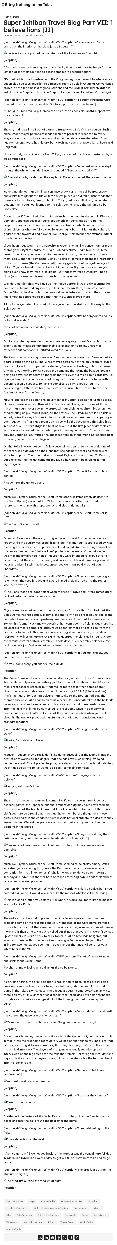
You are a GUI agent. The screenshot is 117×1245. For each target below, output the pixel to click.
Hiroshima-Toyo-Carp (17, 1208)
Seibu (85, 1215)
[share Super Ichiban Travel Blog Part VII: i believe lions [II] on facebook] (58, 1237)
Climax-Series (48, 1201)
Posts (16, 16)
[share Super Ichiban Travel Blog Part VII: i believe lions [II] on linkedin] (46, 1237)
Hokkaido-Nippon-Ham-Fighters (51, 1208)
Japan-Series (80, 1208)
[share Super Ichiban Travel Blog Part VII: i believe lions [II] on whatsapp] (64, 1237)
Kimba (97, 1208)
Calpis (32, 1201)
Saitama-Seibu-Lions (48, 1215)
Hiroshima (93, 1201)
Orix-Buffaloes (24, 1215)
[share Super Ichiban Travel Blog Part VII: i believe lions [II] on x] (40, 1237)
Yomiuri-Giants (13, 1229)
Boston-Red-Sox (14, 1201)
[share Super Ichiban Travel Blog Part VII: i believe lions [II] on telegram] (70, 1237)
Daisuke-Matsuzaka (71, 1201)
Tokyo (51, 1222)
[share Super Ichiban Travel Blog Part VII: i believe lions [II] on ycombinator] (76, 1237)
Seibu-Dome (100, 1215)
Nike (8, 1215)
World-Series (86, 1222)
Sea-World (70, 1215)
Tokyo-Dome (67, 1222)
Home (7, 16)
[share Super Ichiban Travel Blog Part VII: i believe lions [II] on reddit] (52, 1237)
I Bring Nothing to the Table (27, 4)
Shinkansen (11, 1222)
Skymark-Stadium (32, 1222)
